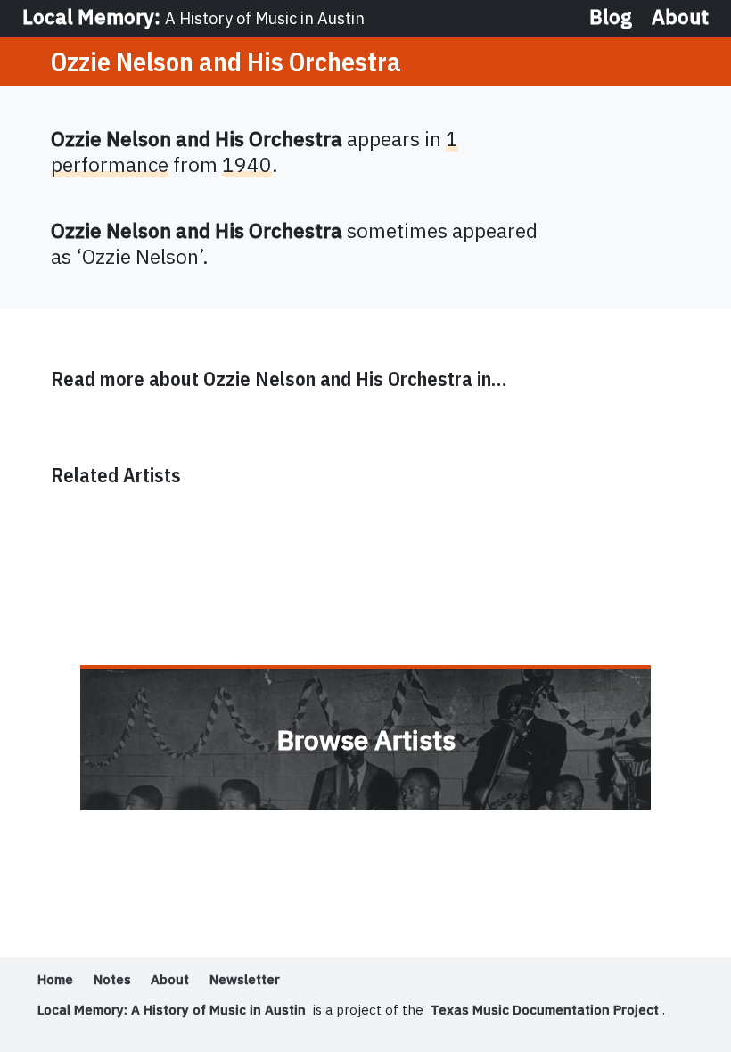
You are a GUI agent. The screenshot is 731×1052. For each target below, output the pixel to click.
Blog (610, 17)
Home (55, 979)
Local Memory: (193, 16)
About (680, 17)
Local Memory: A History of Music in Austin (171, 1009)
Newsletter (244, 979)
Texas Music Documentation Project (545, 1009)
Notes (112, 979)
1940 (247, 164)
